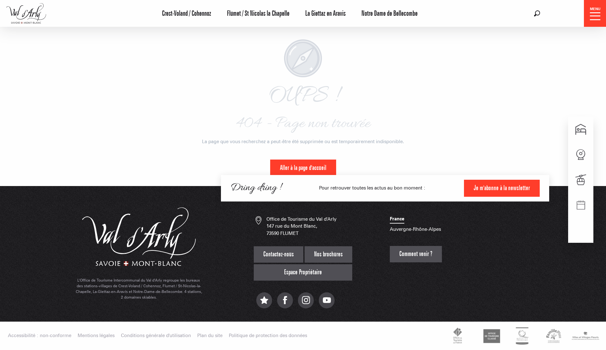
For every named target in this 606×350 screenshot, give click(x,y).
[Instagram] (305, 303)
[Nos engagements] (491, 335)
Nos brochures (328, 254)
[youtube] (326, 303)
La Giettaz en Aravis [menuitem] (325, 13)
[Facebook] (285, 303)
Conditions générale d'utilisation (156, 335)
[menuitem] (26, 12)
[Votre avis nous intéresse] (264, 303)
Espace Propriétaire (303, 272)
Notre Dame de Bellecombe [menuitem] (389, 13)
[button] (537, 13)
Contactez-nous (278, 254)
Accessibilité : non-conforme (39, 335)
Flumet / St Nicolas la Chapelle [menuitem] (258, 13)
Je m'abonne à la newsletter (502, 188)
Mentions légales (96, 335)
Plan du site (210, 335)
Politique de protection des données (268, 335)
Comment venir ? (415, 254)
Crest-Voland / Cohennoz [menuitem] (186, 13)
